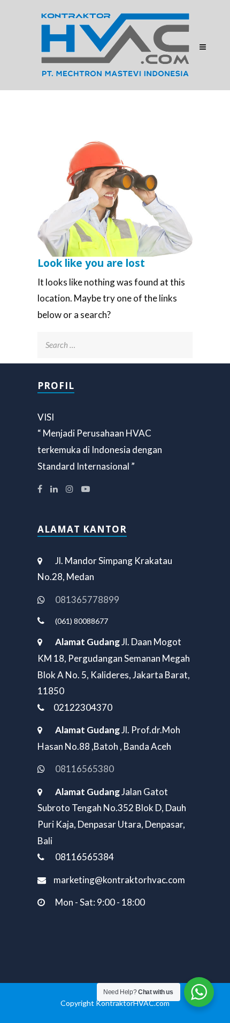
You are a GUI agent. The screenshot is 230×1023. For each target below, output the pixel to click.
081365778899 (87, 599)
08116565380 (84, 768)
